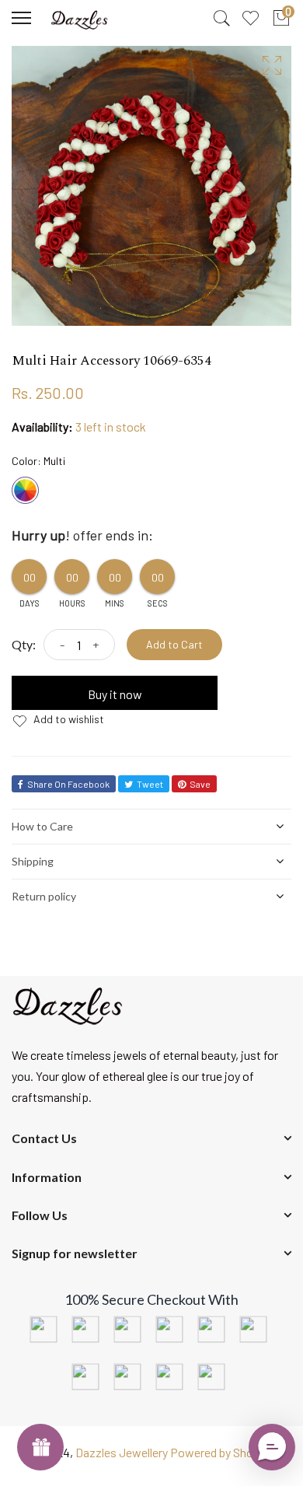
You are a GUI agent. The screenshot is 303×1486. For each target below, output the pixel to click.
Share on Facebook (68, 783)
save (200, 783)
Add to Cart (174, 644)
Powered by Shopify (221, 1452)
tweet (150, 783)
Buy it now (115, 694)
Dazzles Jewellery (122, 1452)
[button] (272, 1447)
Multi (25, 490)
